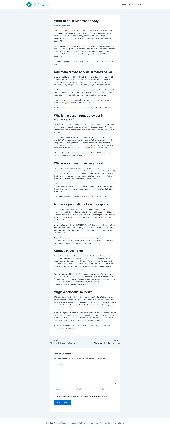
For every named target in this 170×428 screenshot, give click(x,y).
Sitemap (121, 423)
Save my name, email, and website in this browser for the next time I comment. (82, 396)
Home (123, 4)
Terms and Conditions (108, 423)
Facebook (64, 423)
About (131, 4)
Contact (139, 4)
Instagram (74, 423)
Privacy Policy (93, 423)
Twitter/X (82, 423)
